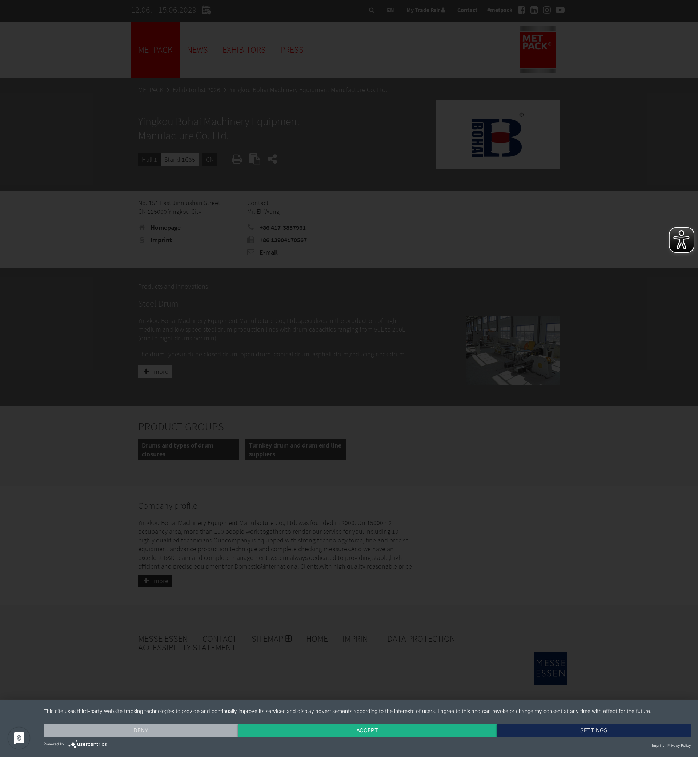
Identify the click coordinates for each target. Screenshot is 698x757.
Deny (140, 730)
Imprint (658, 745)
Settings (593, 730)
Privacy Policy (679, 745)
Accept (367, 730)
